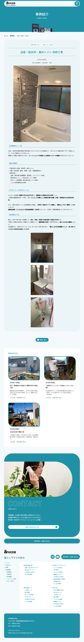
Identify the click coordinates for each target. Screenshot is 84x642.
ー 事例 (6, 567)
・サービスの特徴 (57, 572)
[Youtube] (58, 557)
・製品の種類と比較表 (58, 579)
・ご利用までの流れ (29, 572)
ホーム (6, 35)
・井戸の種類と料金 (57, 590)
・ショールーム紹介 (10, 579)
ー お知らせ (7, 565)
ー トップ (6, 563)
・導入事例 (55, 570)
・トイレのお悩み (57, 567)
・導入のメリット (57, 592)
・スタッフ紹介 (9, 581)
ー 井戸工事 (54, 588)
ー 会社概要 (7, 570)
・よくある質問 (28, 574)
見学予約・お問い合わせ (42, 541)
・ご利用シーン (28, 590)
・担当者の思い (56, 581)
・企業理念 (8, 572)
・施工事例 (55, 597)
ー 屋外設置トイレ (27, 588)
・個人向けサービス (29, 570)
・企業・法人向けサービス (31, 567)
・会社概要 (8, 576)
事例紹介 (12, 35)
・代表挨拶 (8, 574)
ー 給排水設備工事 (27, 565)
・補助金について (57, 574)
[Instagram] (53, 557)
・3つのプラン (28, 597)
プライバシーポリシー (14, 630)
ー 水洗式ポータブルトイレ (58, 565)
